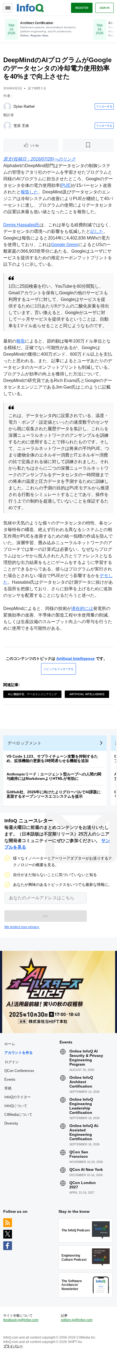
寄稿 (7, 1088)
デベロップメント (24, 743)
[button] (45, 916)
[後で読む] (88, 145)
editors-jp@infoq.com (77, 1320)
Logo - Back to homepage (30, 7)
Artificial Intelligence (75, 658)
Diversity (11, 1123)
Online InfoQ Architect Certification (81, 1081)
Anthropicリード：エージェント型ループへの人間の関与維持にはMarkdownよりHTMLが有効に (54, 776)
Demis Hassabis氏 (21, 224)
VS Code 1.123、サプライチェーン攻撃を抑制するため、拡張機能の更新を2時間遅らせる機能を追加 (52, 758)
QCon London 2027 (82, 1184)
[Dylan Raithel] (7, 106)
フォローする (104, 106)
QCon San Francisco (78, 1154)
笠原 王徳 (21, 126)
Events (10, 1079)
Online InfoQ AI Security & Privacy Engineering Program (86, 1057)
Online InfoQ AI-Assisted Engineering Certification (84, 1132)
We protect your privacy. (21, 927)
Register (81, 7)
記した (96, 231)
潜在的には (82, 608)
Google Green (64, 244)
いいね (34, 145)
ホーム (9, 1044)
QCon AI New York (86, 1169)
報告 (20, 341)
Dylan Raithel (24, 106)
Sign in (104, 7)
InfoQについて (15, 1106)
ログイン (12, 1062)
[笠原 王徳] (7, 126)
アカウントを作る (18, 1053)
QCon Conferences (19, 1071)
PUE (65, 185)
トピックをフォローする (58, 669)
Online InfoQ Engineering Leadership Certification (81, 1106)
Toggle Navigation (8, 8)
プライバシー (13, 1346)
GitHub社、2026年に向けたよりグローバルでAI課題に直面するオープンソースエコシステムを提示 (54, 794)
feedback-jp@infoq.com (20, 1320)
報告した (29, 192)
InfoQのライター (17, 1097)
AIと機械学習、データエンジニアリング (32, 694)
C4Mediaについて (18, 1114)
